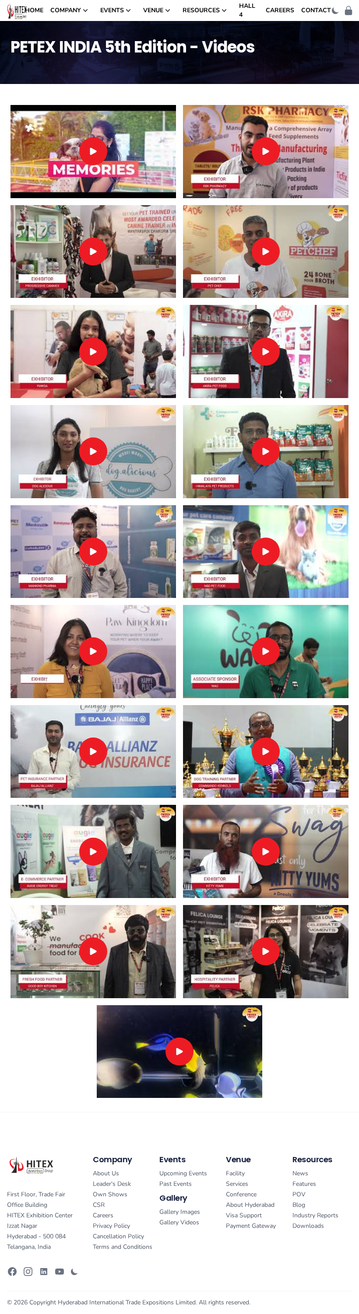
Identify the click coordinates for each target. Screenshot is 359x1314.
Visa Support (244, 1215)
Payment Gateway (251, 1226)
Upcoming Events (183, 1173)
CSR (99, 1205)
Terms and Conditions (122, 1247)
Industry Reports (315, 1215)
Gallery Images (179, 1212)
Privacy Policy (111, 1226)
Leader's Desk (112, 1184)
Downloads (308, 1226)
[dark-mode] (335, 10)
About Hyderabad (250, 1205)
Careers (280, 10)
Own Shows (110, 1194)
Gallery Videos (179, 1222)
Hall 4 (247, 10)
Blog (298, 1205)
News (300, 1173)
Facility (235, 1173)
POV (299, 1194)
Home (34, 10)
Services (237, 1184)
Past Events (175, 1184)
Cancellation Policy (118, 1236)
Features (304, 1184)
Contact (316, 10)
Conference (241, 1194)
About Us (106, 1173)
